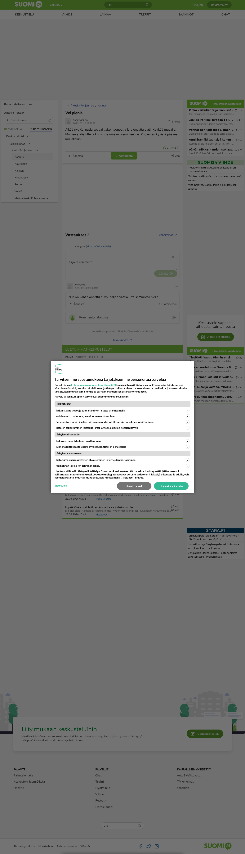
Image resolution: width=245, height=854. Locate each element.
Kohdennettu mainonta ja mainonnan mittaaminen (85, 416)
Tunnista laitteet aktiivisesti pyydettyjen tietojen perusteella (91, 446)
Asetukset (134, 486)
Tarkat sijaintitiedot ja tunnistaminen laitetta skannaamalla (90, 410)
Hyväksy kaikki (171, 486)
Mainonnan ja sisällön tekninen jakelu (78, 465)
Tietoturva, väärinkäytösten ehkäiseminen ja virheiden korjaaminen (96, 459)
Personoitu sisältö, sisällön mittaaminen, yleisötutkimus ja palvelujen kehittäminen (105, 422)
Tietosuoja (61, 485)
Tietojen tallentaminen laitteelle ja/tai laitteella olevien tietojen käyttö (97, 427)
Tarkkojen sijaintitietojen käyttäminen (78, 441)
